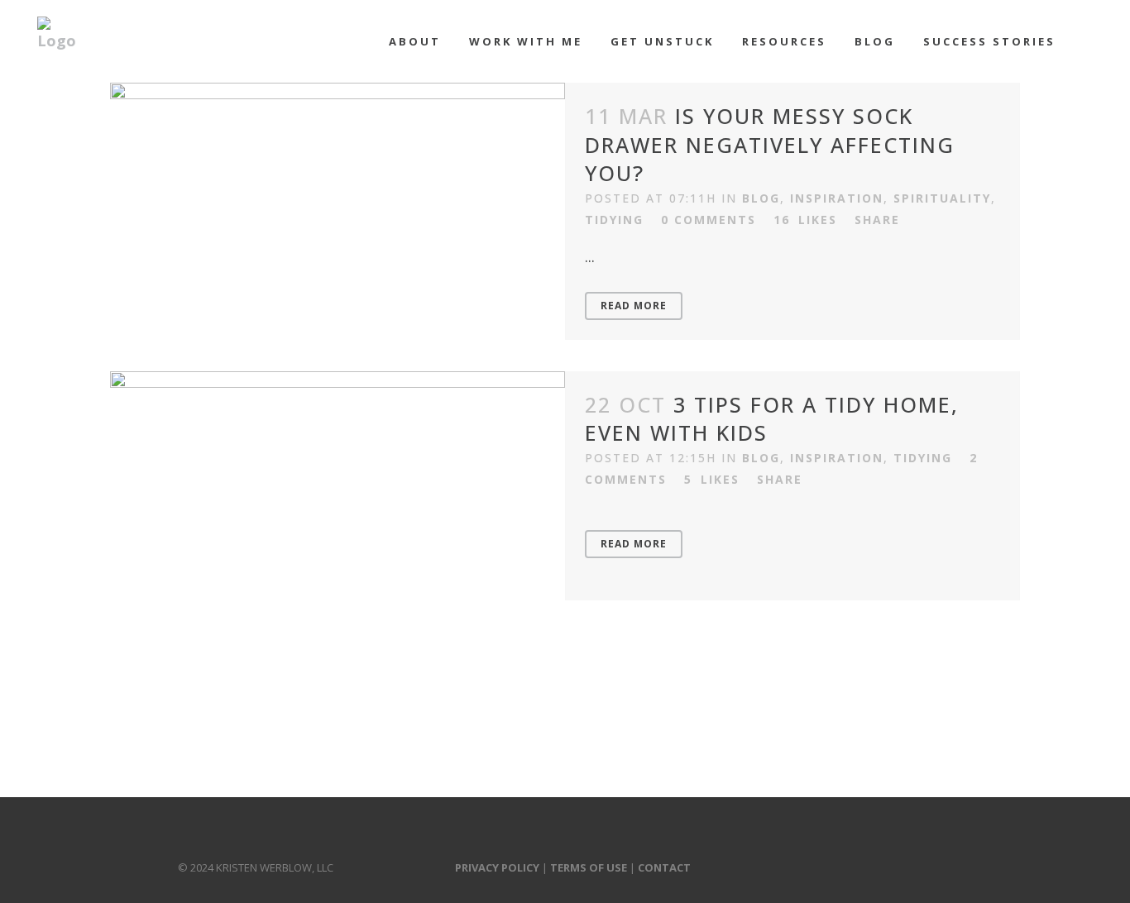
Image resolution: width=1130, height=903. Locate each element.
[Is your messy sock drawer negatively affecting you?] (337, 197)
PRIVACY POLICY (497, 867)
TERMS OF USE (588, 867)
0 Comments (708, 219)
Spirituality (942, 198)
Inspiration (836, 198)
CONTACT (664, 867)
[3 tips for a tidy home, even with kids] (337, 485)
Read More (634, 306)
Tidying (614, 219)
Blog (761, 198)
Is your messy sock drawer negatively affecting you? (770, 144)
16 (805, 220)
